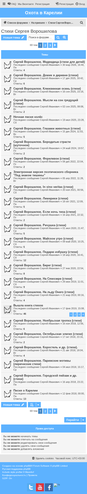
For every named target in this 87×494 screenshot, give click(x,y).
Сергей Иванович (50, 65)
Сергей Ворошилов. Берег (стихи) (37, 265)
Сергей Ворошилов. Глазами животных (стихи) (47, 128)
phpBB (27, 466)
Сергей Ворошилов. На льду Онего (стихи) (43, 292)
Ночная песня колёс (28, 117)
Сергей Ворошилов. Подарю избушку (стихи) (45, 252)
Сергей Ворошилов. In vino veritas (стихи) (43, 187)
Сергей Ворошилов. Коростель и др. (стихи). (45, 347)
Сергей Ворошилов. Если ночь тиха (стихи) (44, 211)
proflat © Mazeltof (25, 472)
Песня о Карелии (25, 390)
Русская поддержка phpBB (16, 469)
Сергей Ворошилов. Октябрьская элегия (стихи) (48, 334)
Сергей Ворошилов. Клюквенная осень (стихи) (47, 88)
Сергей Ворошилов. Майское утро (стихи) (43, 238)
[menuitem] (11, 4)
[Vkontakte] (31, 487)
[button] (55, 45)
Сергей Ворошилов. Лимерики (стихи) (40, 198)
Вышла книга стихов (28, 305)
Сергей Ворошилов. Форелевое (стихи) (41, 158)
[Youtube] (40, 487)
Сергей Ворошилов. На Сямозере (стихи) (42, 278)
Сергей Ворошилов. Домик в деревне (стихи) (45, 75)
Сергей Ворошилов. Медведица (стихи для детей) (49, 62)
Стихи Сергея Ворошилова (29, 31)
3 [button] (50, 45)
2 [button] (45, 45)
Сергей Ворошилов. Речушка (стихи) (39, 225)
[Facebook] (49, 487)
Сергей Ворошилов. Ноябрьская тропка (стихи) (47, 320)
